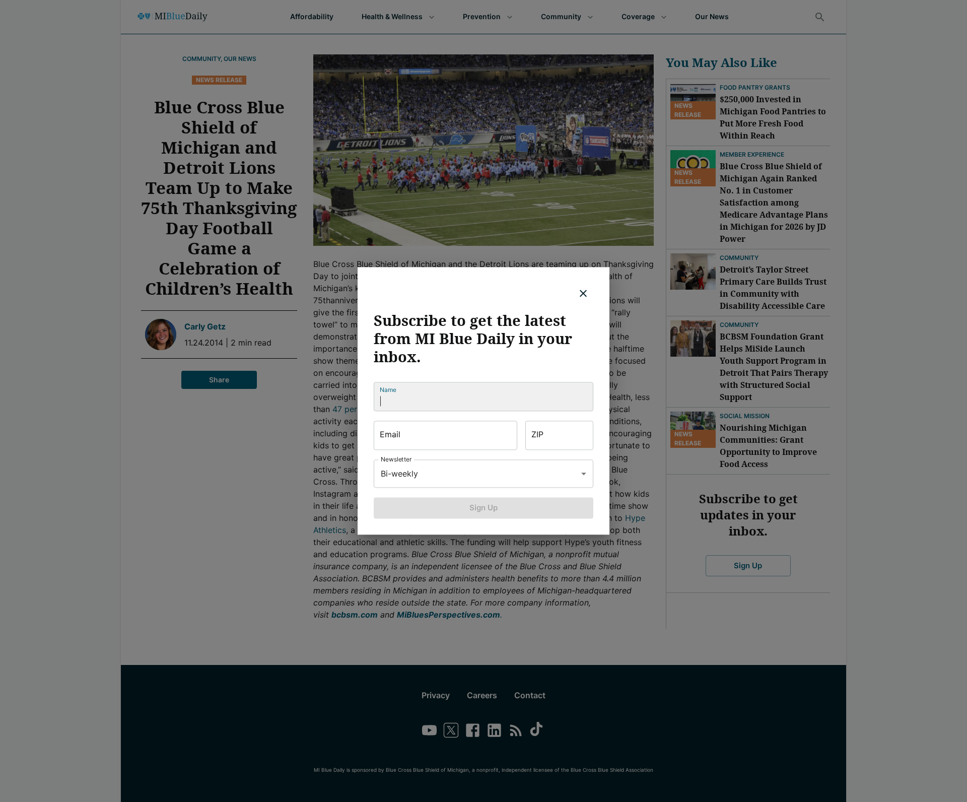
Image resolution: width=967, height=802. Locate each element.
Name (388, 389)
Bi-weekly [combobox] (399, 474)
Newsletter (396, 459)
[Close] (583, 293)
